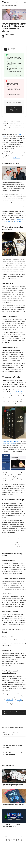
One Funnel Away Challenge (11, 441)
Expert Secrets (6, 221)
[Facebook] (6, 840)
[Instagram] (9, 840)
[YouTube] (14, 840)
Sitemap (22, 836)
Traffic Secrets (17, 221)
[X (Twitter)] (11, 840)
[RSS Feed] (21, 840)
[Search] (16, 2)
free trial (19, 700)
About (13, 836)
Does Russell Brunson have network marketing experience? (12, 753)
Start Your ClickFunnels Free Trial (13, 109)
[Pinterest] (19, 840)
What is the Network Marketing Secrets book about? (11, 733)
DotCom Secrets (18, 219)
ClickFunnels (16, 158)
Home (3, 5)
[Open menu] (25, 2)
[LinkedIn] (16, 840)
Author (17, 836)
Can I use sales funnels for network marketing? (12, 746)
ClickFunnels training (9, 443)
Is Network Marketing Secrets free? (12, 740)
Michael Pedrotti (9, 34)
